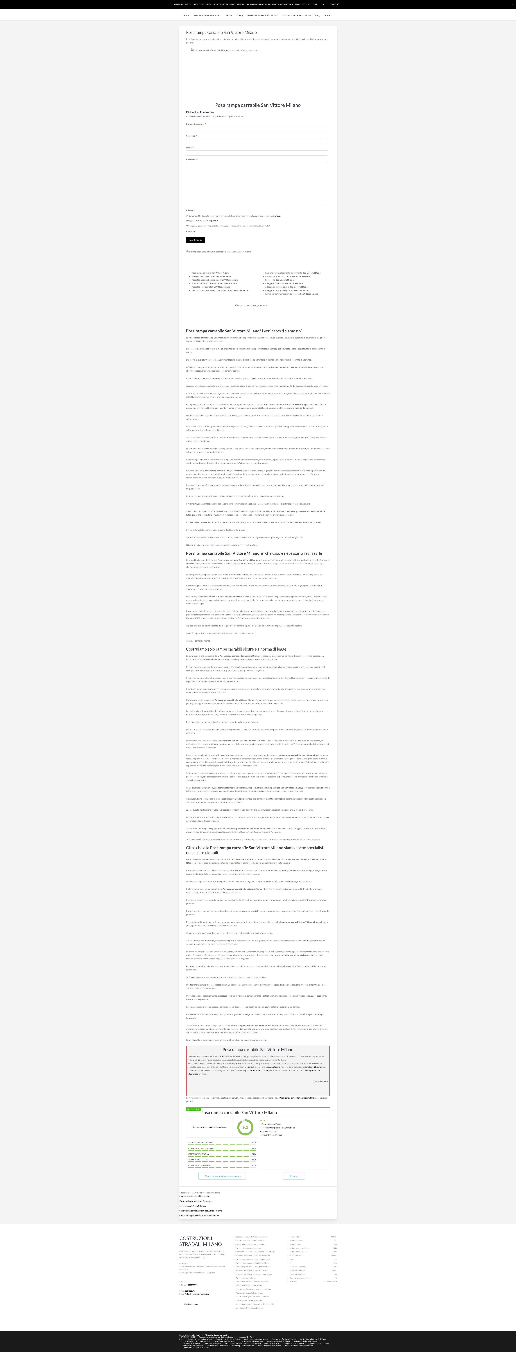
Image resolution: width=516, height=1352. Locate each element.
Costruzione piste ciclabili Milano (313, 1339)
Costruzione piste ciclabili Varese (196, 1341)
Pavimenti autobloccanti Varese (266, 1343)
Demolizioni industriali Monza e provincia (252, 1281)
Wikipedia (323, 1081)
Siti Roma (251, 1337)
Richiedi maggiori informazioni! (197, 1294)
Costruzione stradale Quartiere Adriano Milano (200, 1210)
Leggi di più (335, 4)
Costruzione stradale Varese (251, 1341)
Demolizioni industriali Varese (305, 1341)
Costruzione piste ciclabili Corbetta (250, 1240)
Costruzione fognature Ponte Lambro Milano (253, 1289)
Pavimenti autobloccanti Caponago (195, 1201)
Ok (323, 4)
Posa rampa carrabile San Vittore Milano (297, 1097)
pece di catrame (273, 1066)
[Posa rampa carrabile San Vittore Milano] (209, 1127)
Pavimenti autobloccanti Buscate (249, 1248)
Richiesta (191, 159)
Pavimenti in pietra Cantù (246, 1278)
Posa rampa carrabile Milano (243, 1345)
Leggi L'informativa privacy (191, 1335)
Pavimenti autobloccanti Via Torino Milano (252, 1263)
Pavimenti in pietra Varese (217, 1345)
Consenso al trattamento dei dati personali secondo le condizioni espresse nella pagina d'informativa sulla (235, 216)
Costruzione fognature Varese (284, 1339)
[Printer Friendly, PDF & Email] (193, 1109)
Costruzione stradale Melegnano (194, 1196)
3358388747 (192, 1285)
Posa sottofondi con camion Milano (299, 1345)
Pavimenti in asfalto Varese (318, 1343)
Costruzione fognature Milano (256, 1339)
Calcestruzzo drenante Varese (228, 1339)
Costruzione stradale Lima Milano (249, 1300)
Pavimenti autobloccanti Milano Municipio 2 (253, 1259)
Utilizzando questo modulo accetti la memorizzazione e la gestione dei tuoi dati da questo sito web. (229, 226)
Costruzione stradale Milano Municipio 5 (252, 1237)
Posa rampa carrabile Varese (269, 1345)
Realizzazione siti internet (209, 1337)
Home (181, 1339)
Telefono (191, 135)
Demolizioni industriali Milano (278, 1341)
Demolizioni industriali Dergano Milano (251, 1244)
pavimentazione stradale (256, 1070)
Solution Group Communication (233, 1337)
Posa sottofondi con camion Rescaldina (252, 1270)
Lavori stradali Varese (212, 1343)
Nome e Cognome (196, 124)
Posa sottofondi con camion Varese (197, 1348)
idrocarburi (225, 1056)
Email (190, 147)
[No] (512, 4)
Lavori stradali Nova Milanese (192, 1205)
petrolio (238, 1063)
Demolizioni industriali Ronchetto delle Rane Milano (256, 1304)
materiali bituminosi (315, 1066)
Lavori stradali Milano (191, 1343)
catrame (248, 1066)
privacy (278, 216)
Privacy (190, 210)
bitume (271, 1056)
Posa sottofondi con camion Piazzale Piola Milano (255, 1252)
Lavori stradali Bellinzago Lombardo (250, 1308)
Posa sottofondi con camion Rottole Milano (253, 1255)
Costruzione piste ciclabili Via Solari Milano (199, 1215)
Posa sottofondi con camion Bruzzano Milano (254, 1274)
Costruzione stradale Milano (225, 1341)
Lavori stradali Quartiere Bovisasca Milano (252, 1296)
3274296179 (190, 1291)
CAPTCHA (190, 231)
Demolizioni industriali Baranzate (249, 1285)
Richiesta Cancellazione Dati (217, 1335)
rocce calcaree (198, 1059)
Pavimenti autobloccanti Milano (237, 1343)
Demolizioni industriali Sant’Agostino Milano (253, 1266)
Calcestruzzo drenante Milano (200, 1339)
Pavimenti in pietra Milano (193, 1345)
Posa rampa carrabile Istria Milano (249, 1293)
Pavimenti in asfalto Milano (293, 1343)
